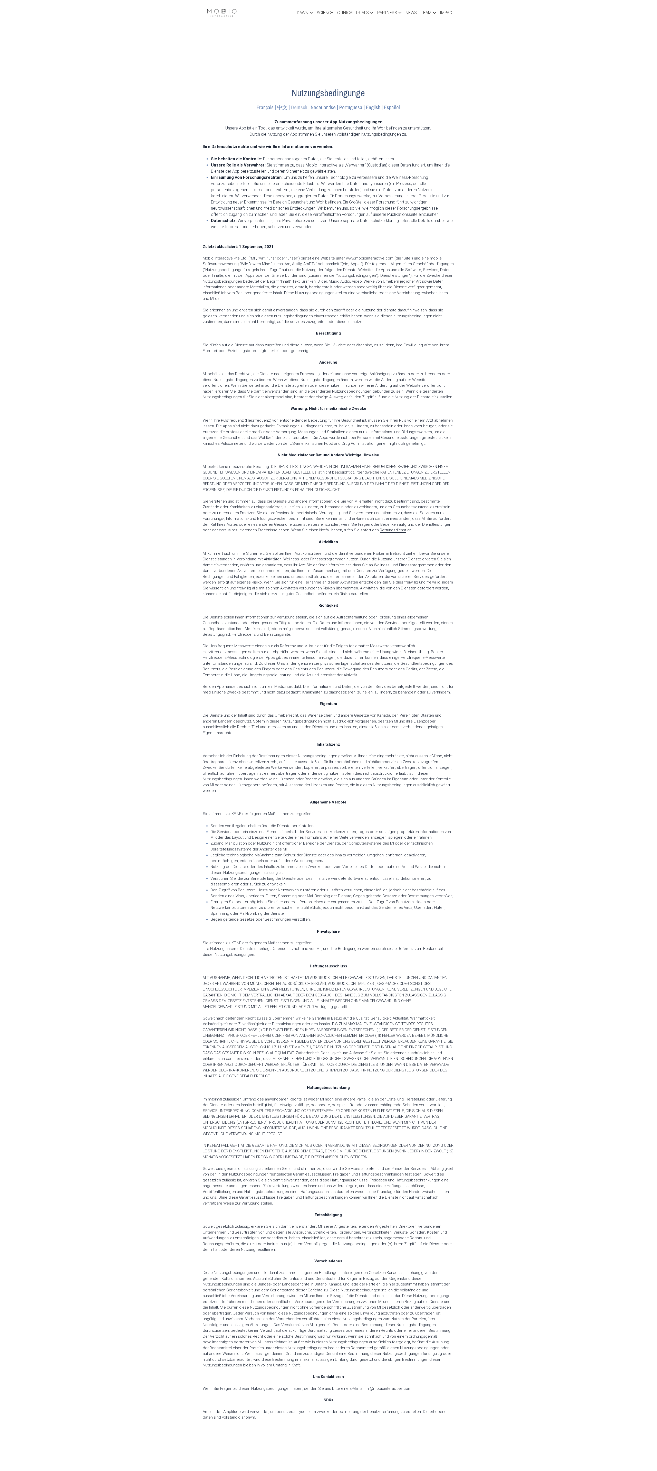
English (373, 107)
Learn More (27, 1449)
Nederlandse (323, 107)
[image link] (222, 12)
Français (265, 107)
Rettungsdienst (393, 530)
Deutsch (299, 107)
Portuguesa (350, 107)
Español (392, 107)
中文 (282, 107)
